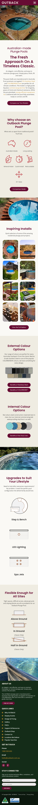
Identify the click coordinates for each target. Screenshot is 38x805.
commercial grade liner (17, 88)
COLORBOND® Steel (14, 83)
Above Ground (19, 618)
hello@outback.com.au (11, 758)
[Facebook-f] (7, 765)
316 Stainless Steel (28, 81)
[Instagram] (3, 765)
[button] (34, 2)
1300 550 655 (7, 751)
